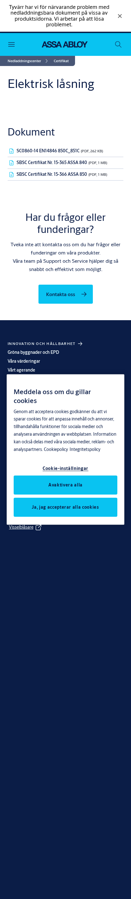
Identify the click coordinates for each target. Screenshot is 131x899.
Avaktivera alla (65, 485)
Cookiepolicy (56, 449)
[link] (29, 61)
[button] (61, 61)
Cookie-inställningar (65, 468)
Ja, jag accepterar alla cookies (65, 507)
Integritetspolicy (85, 449)
